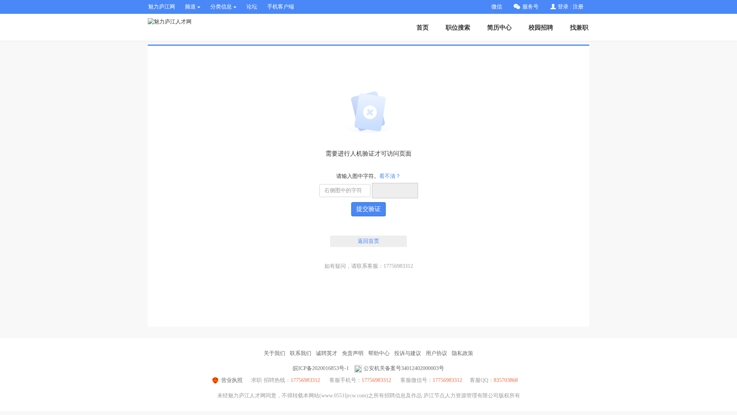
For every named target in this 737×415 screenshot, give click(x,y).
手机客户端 (280, 7)
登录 (563, 7)
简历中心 (499, 27)
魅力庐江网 (161, 7)
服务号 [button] (530, 7)
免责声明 (353, 353)
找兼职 (579, 27)
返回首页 (368, 241)
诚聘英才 (326, 353)
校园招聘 (541, 27)
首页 (422, 27)
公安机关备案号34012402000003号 (404, 368)
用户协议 (436, 353)
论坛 (251, 7)
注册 (578, 7)
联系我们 (300, 353)
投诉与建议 (407, 353)
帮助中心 (379, 353)
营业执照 (232, 380)
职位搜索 (458, 27)
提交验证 (368, 209)
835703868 (506, 380)
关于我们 (274, 353)
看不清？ (390, 176)
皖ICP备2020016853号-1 (321, 368)
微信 (496, 7)
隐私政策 (462, 353)
